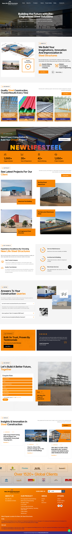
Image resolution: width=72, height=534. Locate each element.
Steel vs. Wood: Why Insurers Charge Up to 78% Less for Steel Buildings (35, 448)
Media (55, 3)
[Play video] (53, 72)
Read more (5, 442)
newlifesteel (7, 432)
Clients (42, 3)
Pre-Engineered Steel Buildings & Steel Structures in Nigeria (13, 527)
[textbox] (16, 389)
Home (23, 3)
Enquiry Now (69, 267)
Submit (5, 399)
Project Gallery (48, 3)
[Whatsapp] (69, 530)
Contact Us (61, 3)
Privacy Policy (18, 397)
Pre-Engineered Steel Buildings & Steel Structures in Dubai (12, 528)
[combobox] (17, 389)
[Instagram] (58, 506)
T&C (13, 397)
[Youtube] (61, 506)
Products (35, 3)
